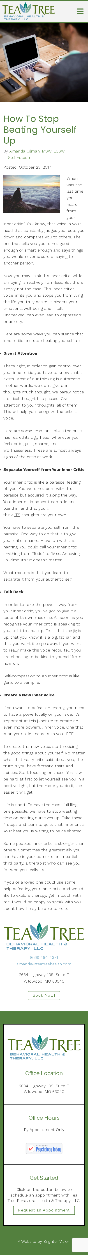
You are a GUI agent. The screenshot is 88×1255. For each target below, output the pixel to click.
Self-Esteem (19, 157)
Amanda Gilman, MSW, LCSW (37, 151)
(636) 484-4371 (44, 957)
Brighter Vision (56, 1241)
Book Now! (44, 995)
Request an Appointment (44, 1210)
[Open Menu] (80, 11)
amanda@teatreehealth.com (44, 964)
